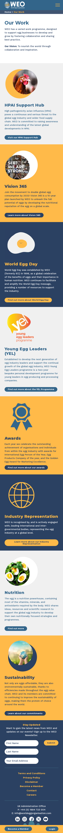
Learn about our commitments (25, 713)
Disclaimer (31, 781)
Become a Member (18, 829)
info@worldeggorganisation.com (33, 813)
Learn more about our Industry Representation (31, 542)
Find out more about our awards (26, 467)
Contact (32, 790)
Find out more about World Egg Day (28, 300)
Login (52, 829)
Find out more (16, 628)
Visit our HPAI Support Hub (23, 137)
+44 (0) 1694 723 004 (32, 809)
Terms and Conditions (31, 773)
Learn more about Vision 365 (24, 215)
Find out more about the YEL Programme (31, 389)
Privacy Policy (31, 777)
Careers (31, 794)
